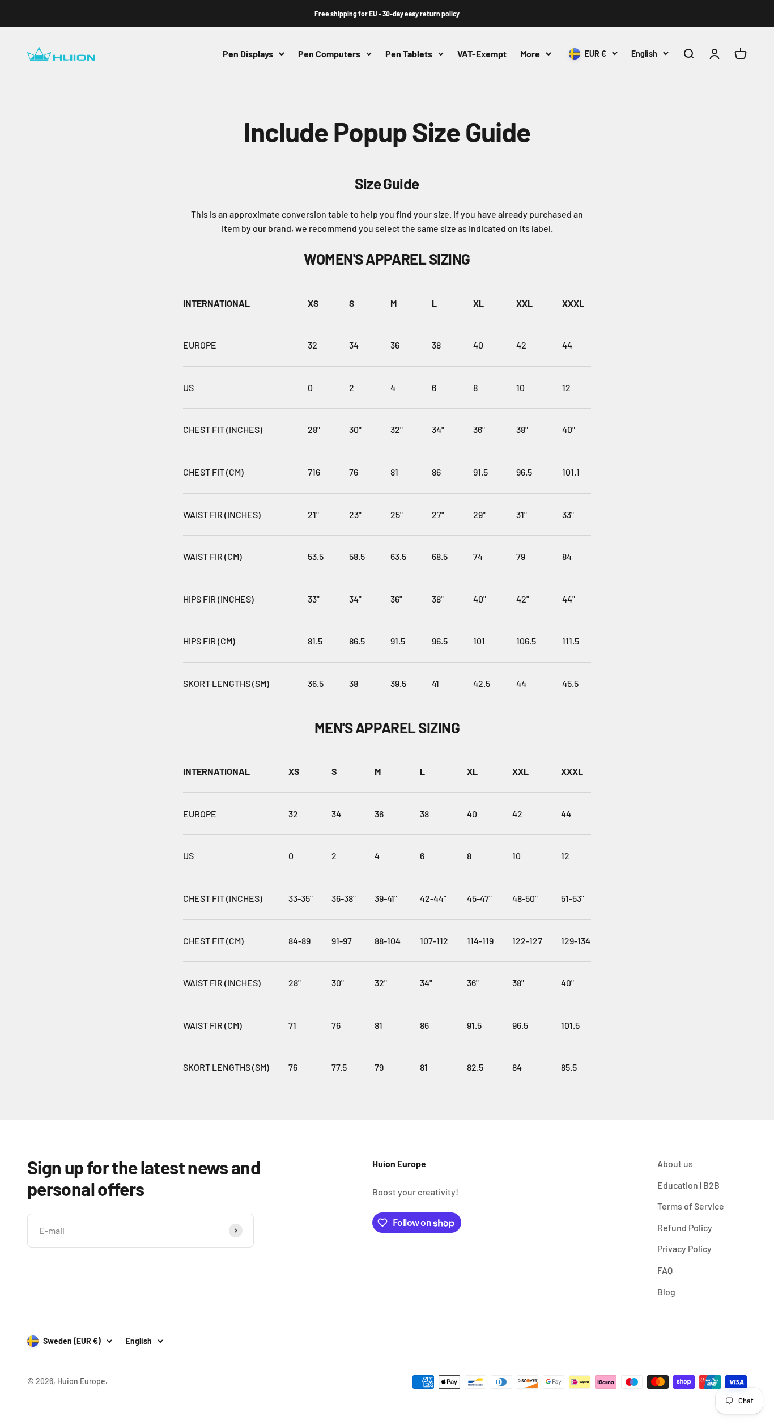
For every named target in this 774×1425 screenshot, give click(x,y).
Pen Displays (248, 53)
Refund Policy (684, 1227)
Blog (666, 1291)
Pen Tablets (408, 53)
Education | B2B (688, 1185)
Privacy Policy (684, 1248)
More (530, 53)
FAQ (665, 1270)
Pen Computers (329, 53)
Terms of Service (690, 1206)
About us (675, 1163)
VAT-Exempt (482, 53)
